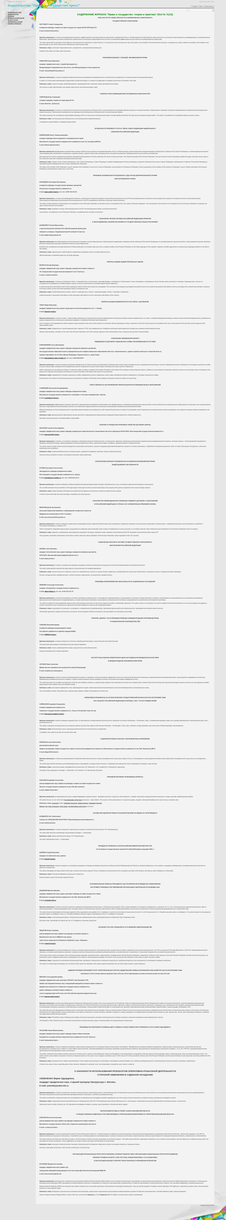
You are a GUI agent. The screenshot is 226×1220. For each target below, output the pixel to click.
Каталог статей (13, 20)
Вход (201, 6)
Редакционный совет (15, 12)
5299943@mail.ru (50, 634)
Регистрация (209, 6)
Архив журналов (13, 14)
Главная (195, 6)
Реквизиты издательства (16, 18)
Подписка (11, 16)
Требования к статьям (15, 22)
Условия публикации (14, 23)
